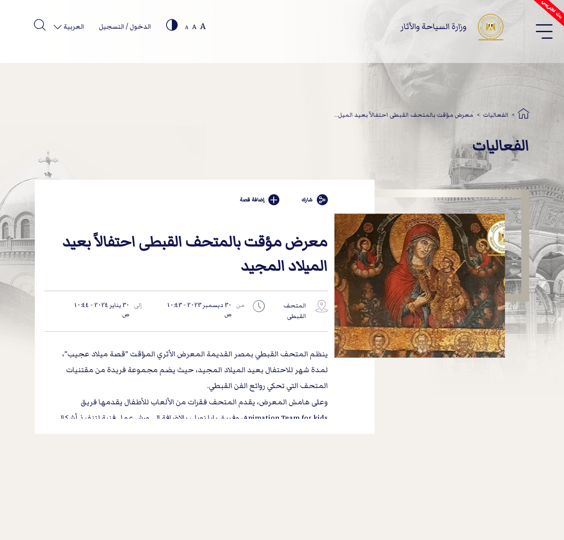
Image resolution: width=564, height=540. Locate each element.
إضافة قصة (252, 200)
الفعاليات (495, 114)
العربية (73, 26)
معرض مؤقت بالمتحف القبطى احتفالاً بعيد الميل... (403, 114)
